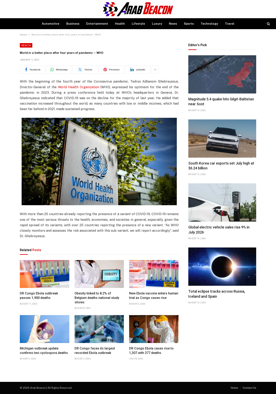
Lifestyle (138, 23)
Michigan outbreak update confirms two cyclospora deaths (44, 350)
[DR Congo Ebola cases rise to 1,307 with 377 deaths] (154, 329)
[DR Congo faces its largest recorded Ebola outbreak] (99, 329)
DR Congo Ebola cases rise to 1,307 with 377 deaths (151, 350)
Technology (209, 23)
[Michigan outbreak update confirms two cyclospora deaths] (44, 329)
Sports (189, 23)
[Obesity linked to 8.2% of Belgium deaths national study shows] (99, 274)
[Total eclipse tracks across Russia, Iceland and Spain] (222, 266)
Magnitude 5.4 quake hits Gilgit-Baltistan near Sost (221, 101)
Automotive (50, 23)
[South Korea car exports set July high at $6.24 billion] (222, 138)
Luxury (157, 23)
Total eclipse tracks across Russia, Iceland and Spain (216, 293)
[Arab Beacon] (138, 9)
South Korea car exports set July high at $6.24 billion (221, 165)
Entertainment (97, 23)
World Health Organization (78, 87)
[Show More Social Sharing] (155, 70)
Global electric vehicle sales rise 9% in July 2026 (219, 229)
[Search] (268, 23)
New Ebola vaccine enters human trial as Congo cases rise (153, 295)
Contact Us (249, 387)
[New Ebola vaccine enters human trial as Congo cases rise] (154, 274)
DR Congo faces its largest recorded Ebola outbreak (95, 350)
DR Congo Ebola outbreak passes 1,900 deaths (39, 295)
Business (72, 23)
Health (120, 23)
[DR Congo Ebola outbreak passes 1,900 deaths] (44, 274)
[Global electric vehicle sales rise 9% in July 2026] (222, 202)
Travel (229, 23)
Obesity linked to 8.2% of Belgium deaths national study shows (97, 297)
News (173, 23)
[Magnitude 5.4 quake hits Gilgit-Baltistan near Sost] (222, 74)
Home (23, 34)
